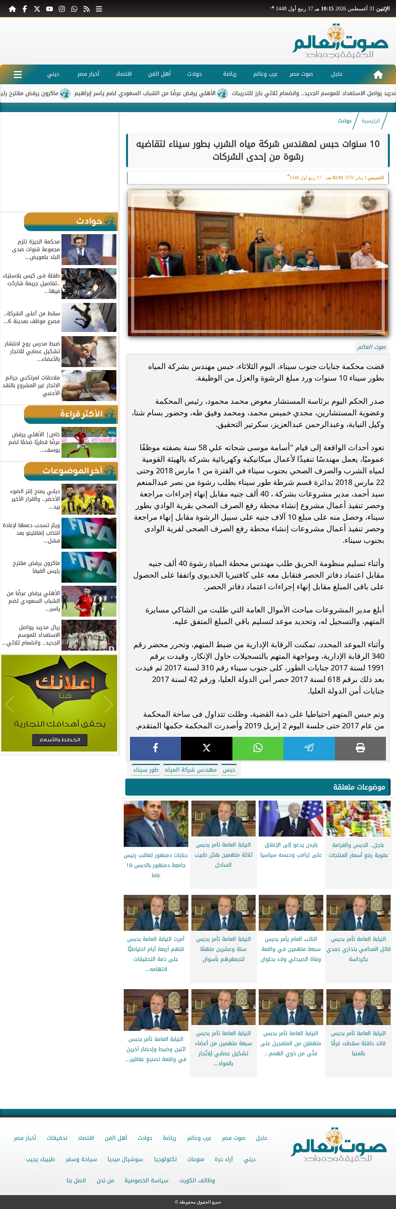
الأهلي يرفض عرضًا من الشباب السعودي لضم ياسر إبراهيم (183, 93)
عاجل (337, 74)
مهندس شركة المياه (191, 770)
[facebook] (155, 748)
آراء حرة (224, 1159)
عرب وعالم (265, 74)
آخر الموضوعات (72, 471)
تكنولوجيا (165, 1159)
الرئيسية (371, 121)
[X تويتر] (37, 8)
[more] (99, 8)
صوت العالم (371, 347)
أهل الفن (159, 74)
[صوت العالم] (340, 41)
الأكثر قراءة (81, 414)
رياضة (230, 74)
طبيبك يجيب (40, 1159)
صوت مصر (301, 74)
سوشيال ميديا (125, 1159)
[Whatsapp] (74, 8)
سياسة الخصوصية (147, 1180)
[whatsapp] (257, 748)
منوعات (195, 1159)
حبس (229, 770)
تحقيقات (57, 1138)
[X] (206, 748)
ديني (53, 74)
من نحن (105, 1180)
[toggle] (17, 74)
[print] (360, 748)
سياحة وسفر (81, 1159)
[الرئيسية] (12, 8)
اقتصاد (124, 74)
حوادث (194, 74)
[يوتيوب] (49, 8)
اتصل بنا (76, 1180)
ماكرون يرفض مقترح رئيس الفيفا (56, 93)
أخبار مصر (88, 74)
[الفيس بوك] (25, 8)
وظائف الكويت (197, 1180)
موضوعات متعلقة (359, 787)
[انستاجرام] (62, 8)
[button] (9, 161)
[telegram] (309, 748)
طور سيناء (146, 770)
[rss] (86, 8)
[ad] (258, 1084)
